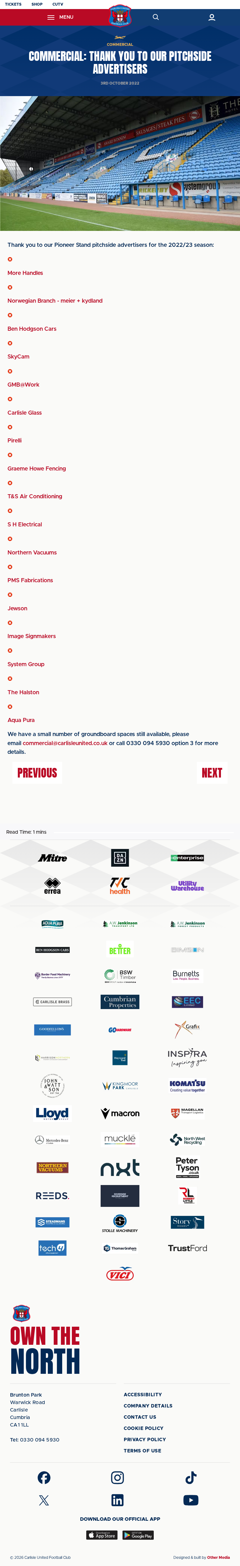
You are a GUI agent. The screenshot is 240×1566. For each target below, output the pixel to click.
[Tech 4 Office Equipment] (52, 1248)
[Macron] (120, 1114)
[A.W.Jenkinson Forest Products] (187, 924)
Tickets (13, 4)
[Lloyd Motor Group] (52, 1113)
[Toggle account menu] (212, 17)
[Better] (120, 949)
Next (212, 772)
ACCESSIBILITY (143, 1395)
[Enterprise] (187, 857)
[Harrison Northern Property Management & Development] (52, 1057)
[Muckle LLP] (120, 1139)
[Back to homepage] (120, 16)
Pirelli (15, 441)
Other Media (218, 1557)
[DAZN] (120, 857)
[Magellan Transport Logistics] (187, 1113)
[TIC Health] (120, 885)
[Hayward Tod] (120, 1057)
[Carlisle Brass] (52, 1002)
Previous (37, 772)
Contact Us (140, 1417)
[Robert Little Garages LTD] (187, 1195)
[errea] (52, 886)
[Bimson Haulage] (187, 949)
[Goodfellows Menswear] (52, 1029)
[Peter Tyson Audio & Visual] (187, 1167)
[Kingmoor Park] (120, 1085)
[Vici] (120, 1274)
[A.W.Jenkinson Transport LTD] (120, 924)
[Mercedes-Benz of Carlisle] (52, 1139)
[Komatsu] (187, 1086)
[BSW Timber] (120, 975)
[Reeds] (52, 1195)
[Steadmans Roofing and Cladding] (52, 1222)
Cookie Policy (144, 1428)
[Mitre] (52, 857)
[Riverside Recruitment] (120, 1196)
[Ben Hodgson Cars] (52, 949)
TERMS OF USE (142, 1451)
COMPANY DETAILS (148, 1406)
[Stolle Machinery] (120, 1222)
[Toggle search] (156, 17)
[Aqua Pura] (52, 924)
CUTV (57, 4)
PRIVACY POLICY (145, 1439)
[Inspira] (187, 1058)
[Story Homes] (187, 1222)
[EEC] (187, 1002)
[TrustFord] (187, 1248)
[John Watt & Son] (52, 1085)
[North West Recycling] (187, 1139)
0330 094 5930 (35, 1439)
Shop (37, 4)
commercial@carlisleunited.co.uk (65, 743)
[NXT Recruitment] (120, 1167)
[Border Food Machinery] (52, 975)
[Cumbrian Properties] (120, 1002)
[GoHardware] (120, 1029)
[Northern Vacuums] (52, 1167)
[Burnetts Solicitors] (187, 975)
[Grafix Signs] (187, 1029)
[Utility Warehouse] (187, 886)
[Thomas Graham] (120, 1248)
